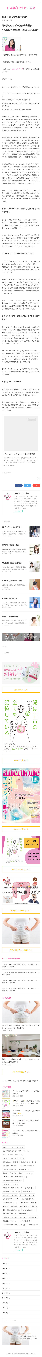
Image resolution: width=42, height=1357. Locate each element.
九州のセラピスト (29, 1210)
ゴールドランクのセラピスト (13, 1154)
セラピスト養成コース (11, 1199)
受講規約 (33, 1217)
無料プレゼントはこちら (21, 869)
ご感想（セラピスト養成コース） (14, 1217)
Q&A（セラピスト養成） (28, 1202)
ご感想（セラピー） (10, 1184)
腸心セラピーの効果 (27, 1195)
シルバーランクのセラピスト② (13, 1147)
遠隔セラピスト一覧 (28, 1162)
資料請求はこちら (21, 690)
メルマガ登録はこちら (21, 1072)
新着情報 (27, 1191)
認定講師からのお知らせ (11, 1191)
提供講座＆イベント (10, 1221)
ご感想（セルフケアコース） (12, 1188)
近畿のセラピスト (25, 1213)
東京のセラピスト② (27, 1165)
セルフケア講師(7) (6, 472)
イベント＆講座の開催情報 (12, 1180)
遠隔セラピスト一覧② (10, 1162)
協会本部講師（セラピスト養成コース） (16, 1151)
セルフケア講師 (28, 1199)
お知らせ (29, 1188)
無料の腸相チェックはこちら (21, 950)
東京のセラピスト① (10, 1206)
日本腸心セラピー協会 (21, 8)
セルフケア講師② (9, 1169)
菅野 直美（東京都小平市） (11, 545)
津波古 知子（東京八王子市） (12, 527)
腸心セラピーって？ (10, 1195)
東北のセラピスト (9, 1173)
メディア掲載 (25, 1221)
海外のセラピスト (9, 1213)
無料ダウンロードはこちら (21, 911)
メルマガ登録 (33, 1225)
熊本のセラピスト (25, 1169)
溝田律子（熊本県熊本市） (11, 616)
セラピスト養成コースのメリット (14, 1225)
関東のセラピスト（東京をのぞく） (15, 1177)
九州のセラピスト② (10, 1165)
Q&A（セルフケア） (10, 1202)
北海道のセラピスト (26, 1173)
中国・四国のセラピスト (11, 1210)
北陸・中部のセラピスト (28, 1206)
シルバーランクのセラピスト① (13, 1158)
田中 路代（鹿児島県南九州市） (12, 580)
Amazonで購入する (21, 760)
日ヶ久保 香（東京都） (10, 598)
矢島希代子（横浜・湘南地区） (12, 563)
